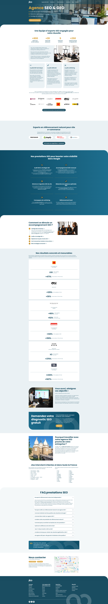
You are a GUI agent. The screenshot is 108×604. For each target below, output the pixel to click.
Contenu (73, 590)
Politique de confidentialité (34, 596)
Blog (73, 2)
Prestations (52, 2)
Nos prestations (31, 588)
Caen (58, 480)
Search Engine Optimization (46, 502)
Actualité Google (75, 586)
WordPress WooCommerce (61, 591)
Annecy (70, 482)
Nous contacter (31, 593)
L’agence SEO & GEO (45, 2)
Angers (70, 473)
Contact (76, 2)
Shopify (57, 588)
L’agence (30, 587)
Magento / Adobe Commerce (61, 590)
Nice (58, 478)
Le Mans (70, 476)
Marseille (59, 474)
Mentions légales (32, 594)
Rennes (58, 481)
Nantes (43, 587)
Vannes (70, 472)
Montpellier (59, 477)
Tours (70, 475)
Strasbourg (71, 478)
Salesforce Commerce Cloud (61, 596)
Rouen (70, 477)
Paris (58, 470)
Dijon (70, 481)
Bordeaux (59, 475)
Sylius (57, 593)
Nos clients (68, 2)
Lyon (58, 472)
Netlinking (73, 587)
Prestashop (58, 587)
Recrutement (31, 591)
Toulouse (59, 476)
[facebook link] (29, 602)
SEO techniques (75, 589)
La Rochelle (71, 474)
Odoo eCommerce (59, 594)
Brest (70, 470)
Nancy (70, 480)
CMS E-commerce (60, 2)
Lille (58, 473)
